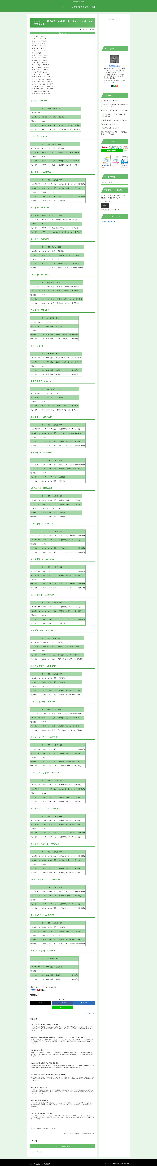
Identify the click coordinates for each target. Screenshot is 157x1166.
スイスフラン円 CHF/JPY (42, 77)
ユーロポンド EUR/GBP (41, 69)
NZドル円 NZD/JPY (40, 48)
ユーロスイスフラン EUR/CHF (43, 81)
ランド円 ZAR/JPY (40, 50)
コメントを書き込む (62, 1146)
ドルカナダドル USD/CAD (42, 74)
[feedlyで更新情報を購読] (114, 86)
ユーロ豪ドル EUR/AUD (41, 65)
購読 (104, 206)
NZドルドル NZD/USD (41, 62)
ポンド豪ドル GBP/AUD (41, 67)
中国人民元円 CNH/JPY (41, 55)
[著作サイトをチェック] (112, 86)
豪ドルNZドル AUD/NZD (41, 91)
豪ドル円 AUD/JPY (40, 46)
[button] (126, 183)
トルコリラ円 (38, 53)
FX (37, 995)
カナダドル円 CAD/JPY (41, 72)
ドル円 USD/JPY (39, 36)
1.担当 (32, 995)
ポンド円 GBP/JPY (40, 43)
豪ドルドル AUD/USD (41, 60)
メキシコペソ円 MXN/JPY (42, 93)
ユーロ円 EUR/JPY (40, 38)
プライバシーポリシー (108, 221)
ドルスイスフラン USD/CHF (42, 79)
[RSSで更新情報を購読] (117, 86)
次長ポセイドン (114, 66)
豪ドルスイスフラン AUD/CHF (43, 86)
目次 (59, 33)
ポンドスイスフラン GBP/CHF (43, 84)
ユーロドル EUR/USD (41, 41)
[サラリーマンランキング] (41, 990)
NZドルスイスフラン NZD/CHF (43, 88)
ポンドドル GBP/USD (41, 57)
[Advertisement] (114, 32)
